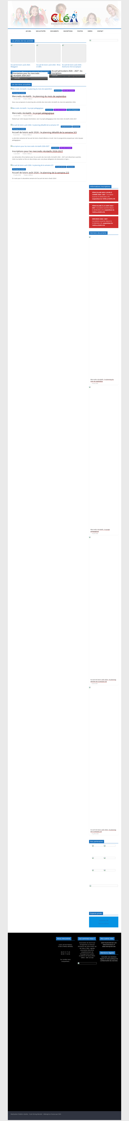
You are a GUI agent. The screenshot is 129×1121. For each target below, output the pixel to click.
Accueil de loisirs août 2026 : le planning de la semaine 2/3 (40, 172)
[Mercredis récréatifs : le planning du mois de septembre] (31, 89)
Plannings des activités (19, 93)
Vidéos (90, 31)
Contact (100, 31)
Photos (80, 31)
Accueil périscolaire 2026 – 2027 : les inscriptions (67, 72)
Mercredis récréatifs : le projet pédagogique (33, 113)
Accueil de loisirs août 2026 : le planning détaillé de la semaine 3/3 (44, 132)
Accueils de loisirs (66, 126)
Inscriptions (68, 31)
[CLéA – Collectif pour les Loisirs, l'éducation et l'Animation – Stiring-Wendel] (64, 2)
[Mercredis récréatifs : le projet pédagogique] (27, 108)
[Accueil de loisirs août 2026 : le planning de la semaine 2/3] (32, 165)
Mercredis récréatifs (68, 90)
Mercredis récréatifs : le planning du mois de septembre (39, 96)
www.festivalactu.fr (109, 945)
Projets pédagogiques (73, 110)
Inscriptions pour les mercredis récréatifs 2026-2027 (26, 74)
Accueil (28, 31)
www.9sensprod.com (108, 946)
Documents (54, 31)
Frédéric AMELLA (27, 99)
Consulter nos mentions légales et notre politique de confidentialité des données (109, 958)
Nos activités (41, 31)
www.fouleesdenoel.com (109, 943)
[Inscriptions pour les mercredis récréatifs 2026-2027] (30, 146)
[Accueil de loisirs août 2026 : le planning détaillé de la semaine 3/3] (35, 125)
